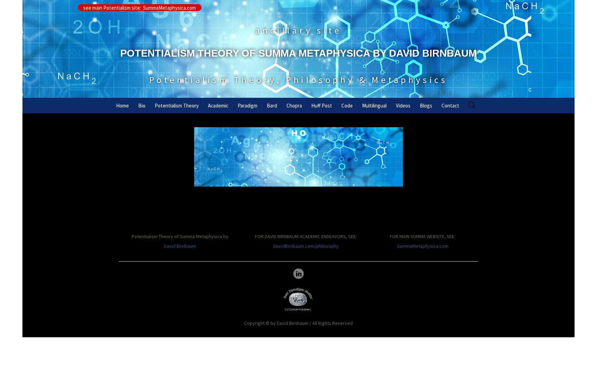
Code (347, 105)
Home (122, 105)
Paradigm (247, 105)
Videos (403, 105)
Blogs (426, 105)
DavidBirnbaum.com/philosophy (306, 246)
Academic (218, 105)
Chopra (294, 105)
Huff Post (321, 105)
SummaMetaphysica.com (422, 246)
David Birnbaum (180, 246)
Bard (272, 105)
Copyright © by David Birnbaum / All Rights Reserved (298, 323)
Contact (450, 105)
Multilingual (374, 105)
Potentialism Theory (177, 105)
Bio (141, 105)
